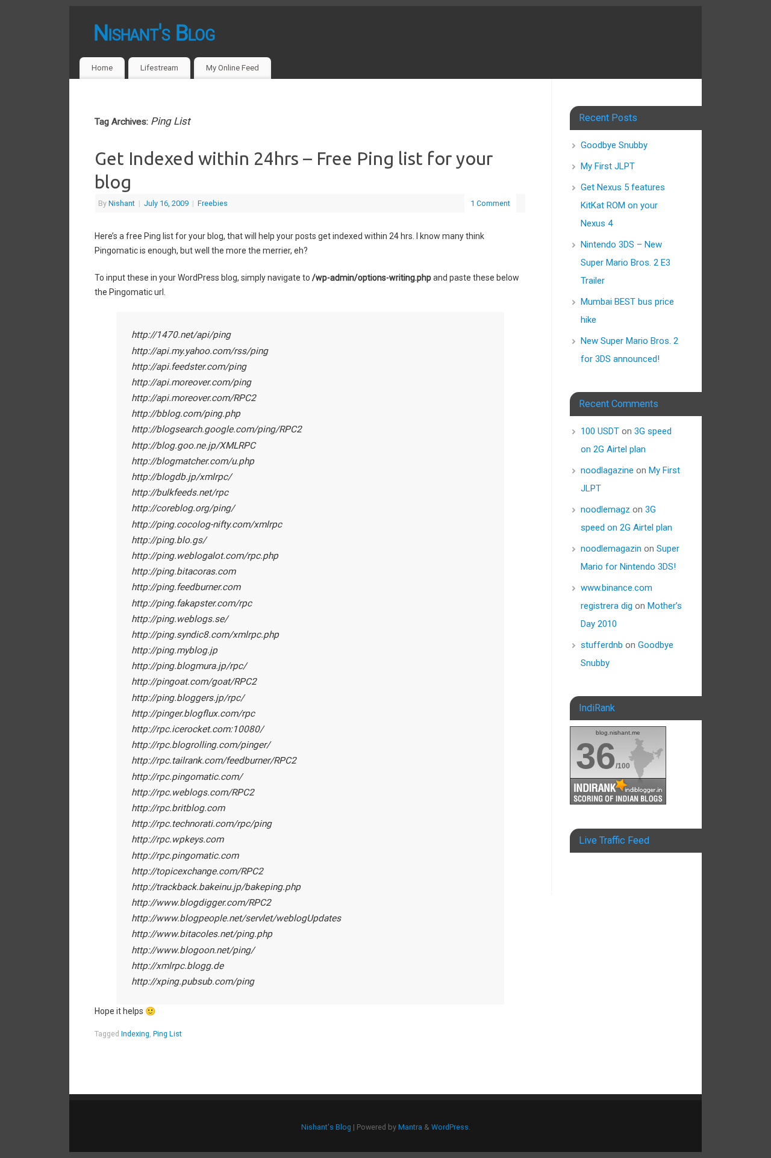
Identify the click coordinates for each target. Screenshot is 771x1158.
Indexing (135, 1033)
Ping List (167, 1033)
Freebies (213, 203)
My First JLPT (608, 166)
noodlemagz (605, 509)
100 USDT (600, 431)
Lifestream (159, 67)
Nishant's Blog (154, 33)
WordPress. (450, 1127)
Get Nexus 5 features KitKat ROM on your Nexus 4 (623, 205)
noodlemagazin (611, 548)
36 (596, 756)
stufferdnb (602, 645)
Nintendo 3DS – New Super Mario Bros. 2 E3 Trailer (625, 262)
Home (102, 67)
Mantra (410, 1127)
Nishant (121, 203)
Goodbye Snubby (614, 145)
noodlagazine (607, 470)
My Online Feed (232, 67)
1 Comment (490, 203)
